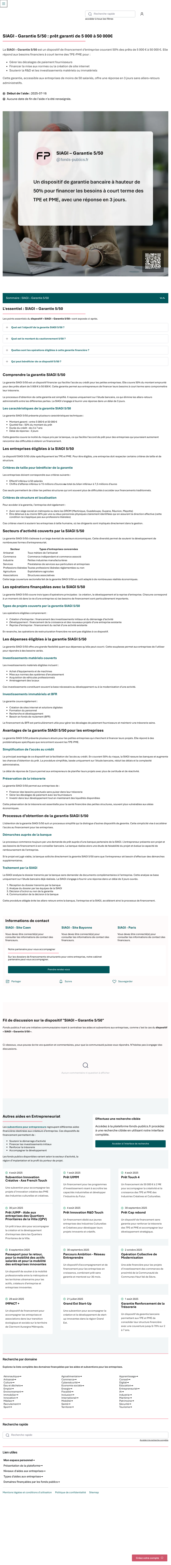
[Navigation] (3, 3)
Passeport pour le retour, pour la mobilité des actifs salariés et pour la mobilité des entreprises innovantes (25, 1259)
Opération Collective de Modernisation (139, 1256)
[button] (142, 14)
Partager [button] (16, 981)
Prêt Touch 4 (130, 1177)
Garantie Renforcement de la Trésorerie (143, 1305)
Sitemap (94, 1492)
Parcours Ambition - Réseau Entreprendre (84, 1256)
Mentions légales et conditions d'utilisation (27, 1492)
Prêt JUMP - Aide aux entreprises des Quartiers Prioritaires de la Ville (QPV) (26, 1215)
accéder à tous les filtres (99, 18)
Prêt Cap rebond (133, 1212)
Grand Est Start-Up (77, 1303)
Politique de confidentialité (70, 1492)
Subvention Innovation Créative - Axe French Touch (26, 1179)
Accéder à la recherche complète (154, 1440)
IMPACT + (12, 1303)
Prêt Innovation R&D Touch (83, 1212)
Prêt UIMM (71, 1177)
